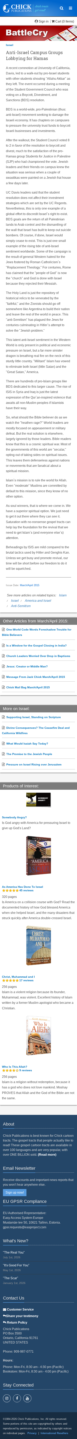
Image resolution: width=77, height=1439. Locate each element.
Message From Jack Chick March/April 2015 (35, 676)
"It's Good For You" (16, 1265)
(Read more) (47, 1154)
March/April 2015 (29, 585)
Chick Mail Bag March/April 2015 (28, 687)
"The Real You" (14, 1252)
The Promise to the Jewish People (29, 754)
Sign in (43, 21)
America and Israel (38, 600)
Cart (58, 21)
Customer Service (20, 1309)
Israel (9, 45)
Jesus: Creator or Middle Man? (27, 666)
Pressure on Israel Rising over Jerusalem (33, 764)
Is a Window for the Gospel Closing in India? (36, 645)
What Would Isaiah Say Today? (27, 743)
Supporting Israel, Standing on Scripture (33, 717)
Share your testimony (22, 1316)
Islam (63, 595)
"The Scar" (10, 1278)
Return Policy (16, 1322)
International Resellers (54, 1433)
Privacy (32, 1433)
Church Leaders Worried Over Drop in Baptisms (38, 656)
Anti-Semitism (21, 606)
